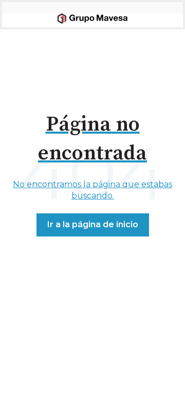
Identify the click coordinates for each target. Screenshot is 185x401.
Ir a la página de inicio (92, 224)
